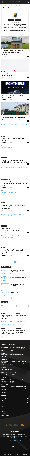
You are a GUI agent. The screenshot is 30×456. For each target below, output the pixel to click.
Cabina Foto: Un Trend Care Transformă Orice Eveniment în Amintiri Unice (7, 332)
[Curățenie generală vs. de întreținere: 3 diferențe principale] (5, 294)
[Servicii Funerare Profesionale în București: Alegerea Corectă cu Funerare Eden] (15, 241)
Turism (3, 313)
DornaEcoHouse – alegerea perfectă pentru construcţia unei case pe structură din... (13, 207)
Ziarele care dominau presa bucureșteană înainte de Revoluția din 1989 (14, 183)
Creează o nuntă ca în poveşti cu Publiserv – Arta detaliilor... (12, 229)
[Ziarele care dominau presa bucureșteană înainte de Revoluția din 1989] (15, 173)
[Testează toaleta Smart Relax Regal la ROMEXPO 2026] (15, 87)
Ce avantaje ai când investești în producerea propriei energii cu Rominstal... (12, 52)
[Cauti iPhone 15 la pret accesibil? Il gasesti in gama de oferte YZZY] (22, 309)
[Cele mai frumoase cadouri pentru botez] (22, 325)
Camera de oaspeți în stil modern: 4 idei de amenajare (7, 317)
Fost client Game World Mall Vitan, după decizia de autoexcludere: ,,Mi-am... (18, 388)
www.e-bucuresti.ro (15, 451)
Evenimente (4, 226)
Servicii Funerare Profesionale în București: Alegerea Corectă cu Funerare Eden (14, 251)
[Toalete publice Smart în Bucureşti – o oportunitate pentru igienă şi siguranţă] (15, 108)
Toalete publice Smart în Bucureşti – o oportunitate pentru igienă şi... (14, 118)
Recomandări (4, 157)
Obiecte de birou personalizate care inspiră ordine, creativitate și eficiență (14, 161)
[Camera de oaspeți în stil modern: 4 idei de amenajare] (7, 309)
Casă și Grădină (5, 93)
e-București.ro (4, 56)
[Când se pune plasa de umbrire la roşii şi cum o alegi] (5, 382)
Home (2, 5)
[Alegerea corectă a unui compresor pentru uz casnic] (5, 280)
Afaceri (3, 48)
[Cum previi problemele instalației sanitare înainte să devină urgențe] (5, 365)
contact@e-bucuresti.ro (16, 440)
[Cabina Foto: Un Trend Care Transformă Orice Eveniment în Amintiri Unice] (7, 325)
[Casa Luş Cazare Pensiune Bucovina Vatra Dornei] (5, 285)
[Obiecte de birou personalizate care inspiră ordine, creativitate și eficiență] (15, 151)
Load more (14, 297)
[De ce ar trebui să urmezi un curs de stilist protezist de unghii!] (15, 65)
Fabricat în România (5, 179)
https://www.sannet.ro (15, 22)
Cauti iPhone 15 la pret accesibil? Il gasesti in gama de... (21, 317)
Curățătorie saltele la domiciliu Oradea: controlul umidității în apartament (17, 349)
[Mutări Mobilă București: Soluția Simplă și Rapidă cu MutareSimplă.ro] (5, 274)
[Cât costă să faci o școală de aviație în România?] (5, 375)
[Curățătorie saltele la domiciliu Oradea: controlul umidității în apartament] (5, 352)
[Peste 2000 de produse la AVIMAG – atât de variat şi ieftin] (15, 130)
